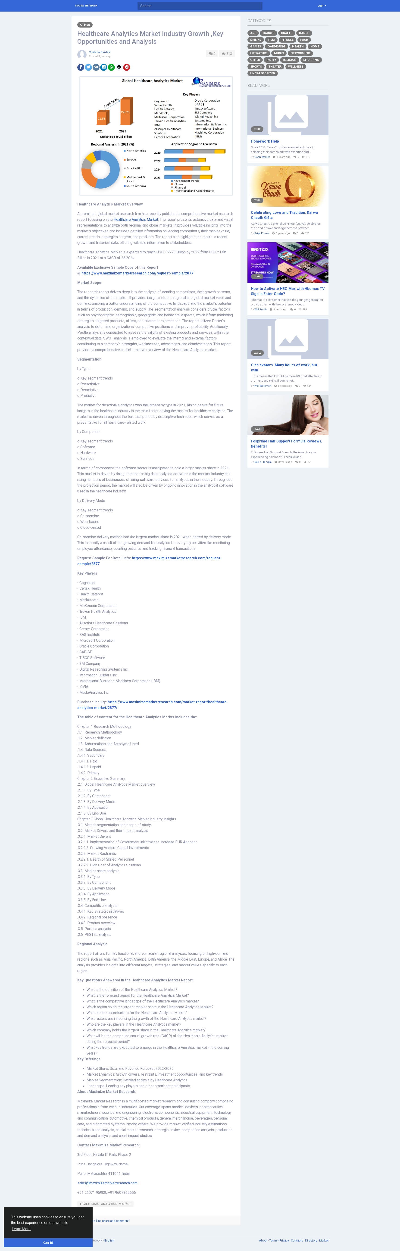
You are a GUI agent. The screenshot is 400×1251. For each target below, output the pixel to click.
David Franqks (263, 462)
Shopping (311, 60)
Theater (275, 66)
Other (85, 24)
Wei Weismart (262, 385)
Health (298, 46)
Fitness (287, 39)
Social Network (86, 5)
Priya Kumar (261, 233)
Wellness (295, 66)
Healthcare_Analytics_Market (105, 1204)
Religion (290, 60)
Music (279, 53)
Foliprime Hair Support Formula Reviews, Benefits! (286, 443)
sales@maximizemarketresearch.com (107, 1183)
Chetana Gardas (99, 52)
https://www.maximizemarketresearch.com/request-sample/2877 (137, 273)
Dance (304, 33)
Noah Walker (262, 157)
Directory (311, 1240)
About (263, 1240)
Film (271, 39)
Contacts (297, 1240)
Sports (256, 66)
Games (255, 46)
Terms (273, 1240)
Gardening (276, 46)
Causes (268, 33)
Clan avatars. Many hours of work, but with (284, 367)
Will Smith (260, 309)
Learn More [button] (21, 1229)
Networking (300, 53)
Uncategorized (262, 73)
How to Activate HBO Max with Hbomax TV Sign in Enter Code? (288, 291)
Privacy (285, 1240)
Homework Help (265, 141)
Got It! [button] (48, 1243)
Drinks (255, 39)
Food (304, 39)
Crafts (286, 33)
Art (253, 33)
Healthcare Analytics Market (136, 220)
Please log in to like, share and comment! (102, 1221)
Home (314, 46)
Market (323, 1240)
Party (271, 60)
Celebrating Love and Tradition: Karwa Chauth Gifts (284, 215)
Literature (258, 53)
